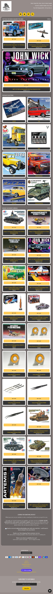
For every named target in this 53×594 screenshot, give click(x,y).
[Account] (24, 14)
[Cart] (28, 14)
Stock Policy (27, 566)
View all (49, 19)
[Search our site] (32, 14)
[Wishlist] (50, 591)
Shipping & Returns (26, 564)
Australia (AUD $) (26, 552)
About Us (26, 562)
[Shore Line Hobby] (6, 6)
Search (26, 561)
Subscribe (26, 588)
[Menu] (20, 14)
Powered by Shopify (26, 573)
